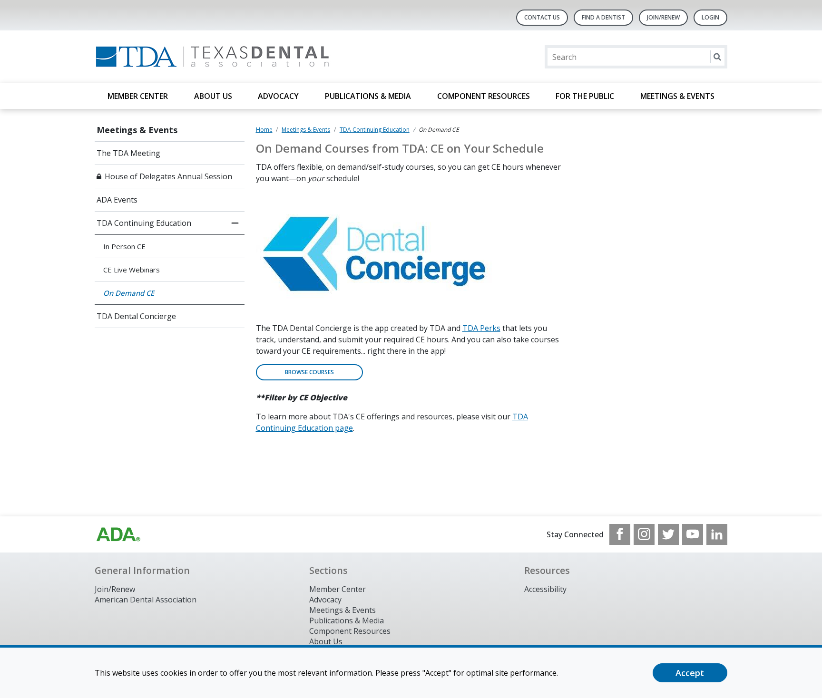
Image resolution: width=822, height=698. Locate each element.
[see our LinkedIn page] (716, 534)
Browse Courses (309, 372)
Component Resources (483, 96)
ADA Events (117, 199)
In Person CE (124, 246)
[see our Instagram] (644, 534)
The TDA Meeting (128, 153)
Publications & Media (368, 96)
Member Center (138, 96)
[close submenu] (235, 223)
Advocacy (278, 96)
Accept (689, 673)
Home (264, 130)
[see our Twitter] (668, 534)
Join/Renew (663, 17)
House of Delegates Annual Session (168, 176)
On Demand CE (128, 293)
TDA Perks (481, 328)
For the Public (585, 96)
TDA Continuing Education (144, 223)
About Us (213, 96)
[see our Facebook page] (619, 534)
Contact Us (542, 17)
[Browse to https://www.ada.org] (118, 534)
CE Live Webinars (131, 269)
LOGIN (710, 17)
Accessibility (545, 589)
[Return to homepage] (218, 57)
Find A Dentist (603, 17)
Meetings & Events (677, 96)
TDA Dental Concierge (136, 316)
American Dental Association (145, 599)
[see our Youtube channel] (692, 534)
